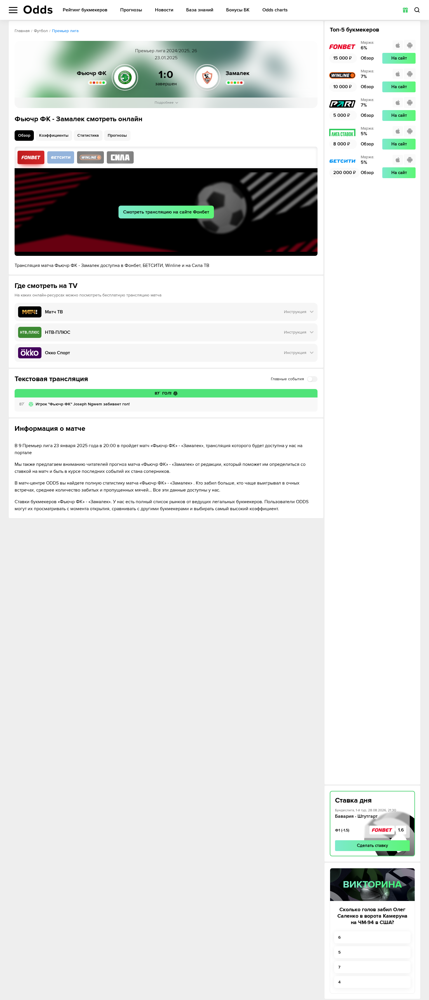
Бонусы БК (238, 10)
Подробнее (164, 102)
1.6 (401, 830)
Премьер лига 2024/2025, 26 (166, 51)
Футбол (41, 30)
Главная (22, 30)
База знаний (199, 10)
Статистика (88, 135)
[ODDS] (38, 9)
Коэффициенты (54, 135)
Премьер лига (65, 30)
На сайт (399, 58)
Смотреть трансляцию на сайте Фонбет (166, 212)
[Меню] (13, 10)
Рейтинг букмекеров (85, 10)
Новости (164, 10)
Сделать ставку (372, 845)
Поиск (417, 9)
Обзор (24, 135)
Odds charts (275, 10)
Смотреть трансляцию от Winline (90, 157)
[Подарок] (405, 9)
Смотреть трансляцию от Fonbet (31, 157)
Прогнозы (131, 10)
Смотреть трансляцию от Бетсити (60, 157)
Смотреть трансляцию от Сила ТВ (120, 157)
